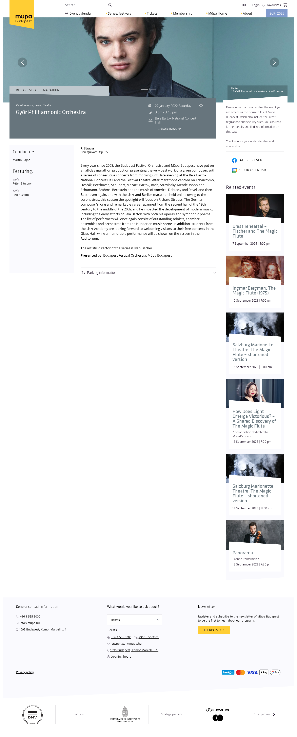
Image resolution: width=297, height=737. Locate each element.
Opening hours (121, 656)
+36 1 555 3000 (30, 616)
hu (244, 5)
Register (216, 630)
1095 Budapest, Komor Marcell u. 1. (43, 629)
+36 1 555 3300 (121, 637)
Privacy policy (25, 672)
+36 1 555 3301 (149, 637)
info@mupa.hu (30, 623)
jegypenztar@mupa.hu (126, 643)
